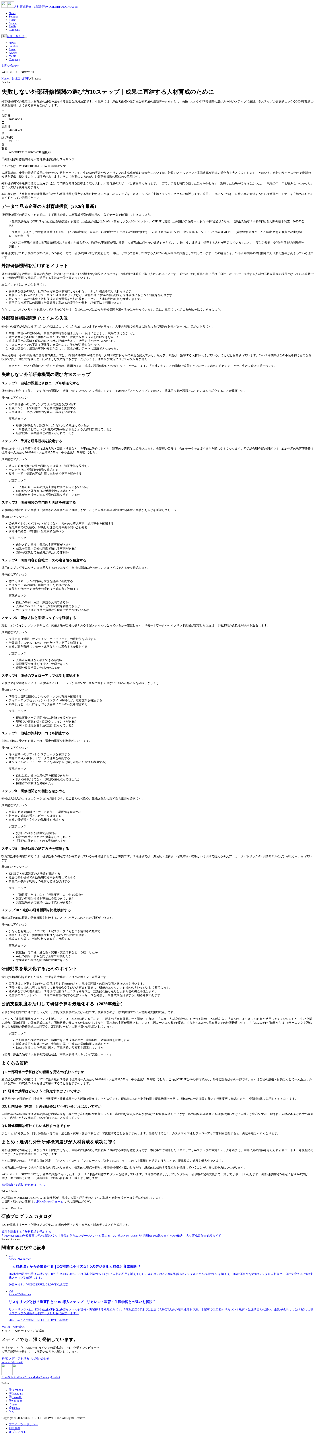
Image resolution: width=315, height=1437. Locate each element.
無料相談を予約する (38, 1231)
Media (12, 26)
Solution (13, 16)
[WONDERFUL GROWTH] (12, 1373)
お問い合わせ (15, 36)
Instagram (17, 1393)
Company (14, 29)
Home (5, 78)
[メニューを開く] (25, 37)
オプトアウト (17, 1432)
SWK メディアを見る (15, 1358)
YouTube (17, 1400)
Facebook (17, 1389)
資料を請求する (11, 1231)
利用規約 (14, 1428)
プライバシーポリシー (23, 1424)
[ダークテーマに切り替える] (4, 36)
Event (12, 19)
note (14, 1404)
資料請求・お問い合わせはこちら (23, 1184)
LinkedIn (17, 1397)
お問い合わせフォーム (48, 1201)
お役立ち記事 (20, 78)
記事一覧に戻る (14, 1327)
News (12, 13)
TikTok (16, 1408)
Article (13, 23)
